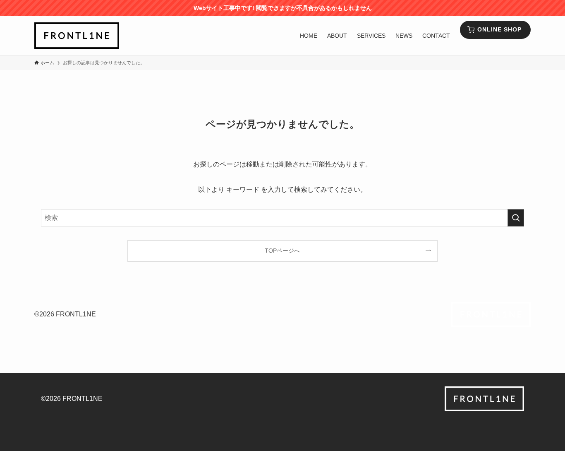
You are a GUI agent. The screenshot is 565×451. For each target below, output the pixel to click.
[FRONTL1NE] (76, 35)
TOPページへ (282, 250)
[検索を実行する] (516, 218)
